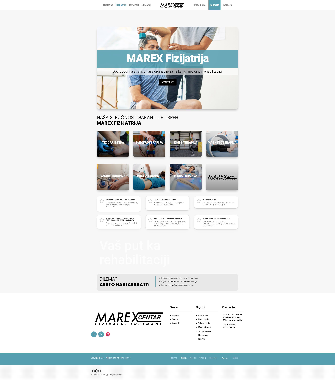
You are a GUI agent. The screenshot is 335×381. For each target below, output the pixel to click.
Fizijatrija (121, 5)
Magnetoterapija (204, 327)
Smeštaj (146, 5)
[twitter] (101, 334)
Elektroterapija (203, 335)
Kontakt (167, 82)
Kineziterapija (203, 319)
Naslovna (108, 5)
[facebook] (94, 334)
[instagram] (108, 334)
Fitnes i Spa (199, 5)
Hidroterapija (203, 315)
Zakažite (214, 5)
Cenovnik (134, 5)
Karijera (227, 5)
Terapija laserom (204, 331)
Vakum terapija (204, 323)
